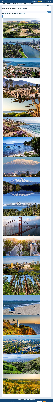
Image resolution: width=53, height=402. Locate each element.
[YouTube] (47, 1)
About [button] (4, 3)
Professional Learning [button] (17, 3)
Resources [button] (31, 3)
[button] (34, 1)
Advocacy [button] (26, 3)
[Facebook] (45, 1)
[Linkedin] (48, 1)
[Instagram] (50, 1)
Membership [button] (9, 3)
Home (45, 5)
